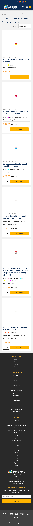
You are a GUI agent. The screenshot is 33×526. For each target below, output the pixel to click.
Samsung (16, 455)
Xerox (16, 460)
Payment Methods (16, 390)
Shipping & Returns (16, 393)
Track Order (16, 385)
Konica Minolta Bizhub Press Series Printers (16, 428)
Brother (16, 433)
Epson (16, 438)
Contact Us (16, 375)
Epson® (16, 420)
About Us (16, 359)
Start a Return (16, 388)
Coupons (16, 364)
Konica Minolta (16, 440)
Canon (16, 435)
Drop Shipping (16, 411)
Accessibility (16, 400)
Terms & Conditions (16, 398)
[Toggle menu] (2, 7)
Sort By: (15, 26)
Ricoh (16, 453)
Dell (16, 465)
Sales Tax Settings (16, 409)
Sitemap (16, 367)
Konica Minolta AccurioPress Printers (16, 425)
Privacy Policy (16, 395)
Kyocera (16, 443)
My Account (16, 378)
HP (16, 423)
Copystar (16, 463)
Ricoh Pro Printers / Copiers (16, 430)
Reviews (16, 362)
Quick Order (16, 380)
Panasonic (16, 450)
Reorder (16, 383)
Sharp (16, 458)
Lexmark (16, 445)
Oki (16, 448)
